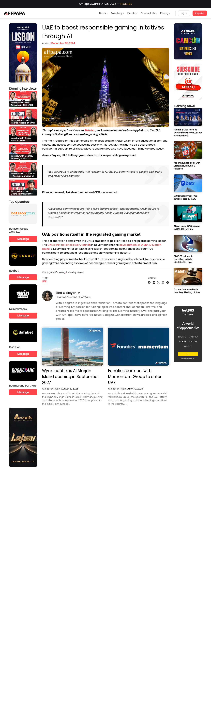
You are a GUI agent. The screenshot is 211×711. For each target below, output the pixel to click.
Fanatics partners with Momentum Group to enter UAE (135, 376)
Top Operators (19, 202)
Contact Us (148, 13)
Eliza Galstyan (66, 293)
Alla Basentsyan (51, 388)
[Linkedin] (79, 293)
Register (199, 13)
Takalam (89, 130)
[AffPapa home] (14, 13)
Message (23, 239)
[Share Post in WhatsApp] (163, 282)
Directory (116, 13)
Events (131, 13)
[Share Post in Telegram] (167, 282)
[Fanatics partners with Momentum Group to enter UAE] (138, 347)
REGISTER (126, 4)
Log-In (184, 13)
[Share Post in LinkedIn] (154, 282)
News (102, 13)
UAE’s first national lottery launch (69, 245)
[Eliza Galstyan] (47, 300)
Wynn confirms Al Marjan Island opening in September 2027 (70, 376)
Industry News (74, 272)
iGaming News (184, 106)
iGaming (60, 272)
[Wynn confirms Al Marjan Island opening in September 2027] (72, 347)
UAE (44, 281)
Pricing (164, 13)
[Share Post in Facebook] (149, 282)
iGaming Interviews (23, 89)
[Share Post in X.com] (158, 282)
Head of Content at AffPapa (73, 297)
